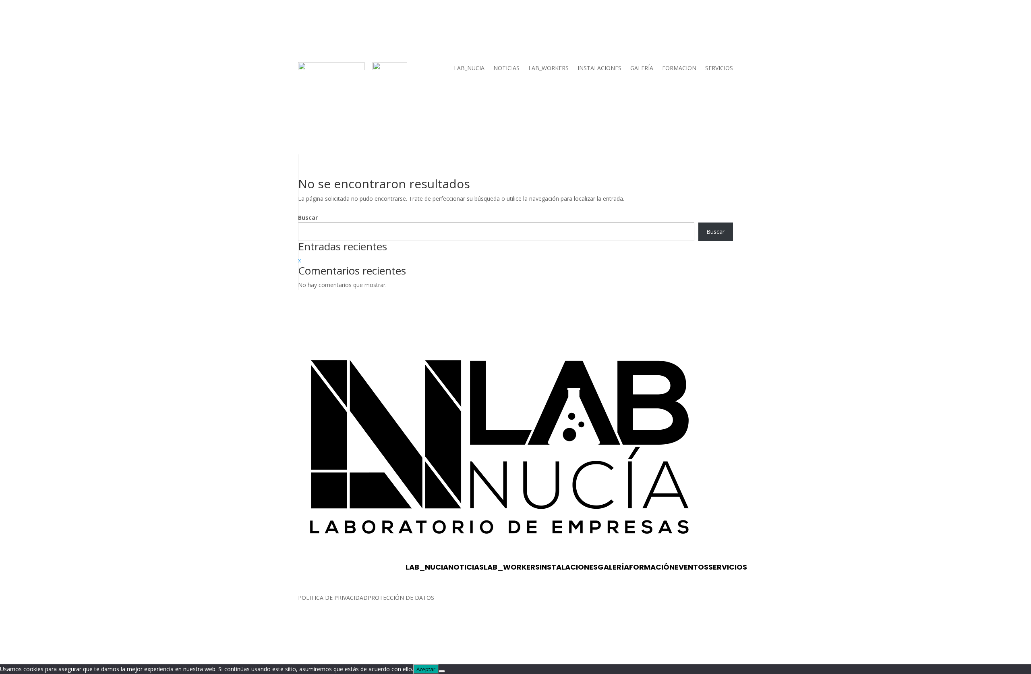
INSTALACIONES (599, 68)
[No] (442, 671)
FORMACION (679, 68)
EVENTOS (691, 567)
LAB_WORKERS (548, 68)
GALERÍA (641, 68)
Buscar (308, 217)
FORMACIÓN (652, 567)
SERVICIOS (719, 68)
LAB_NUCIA (469, 68)
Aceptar (425, 669)
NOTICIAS (506, 68)
